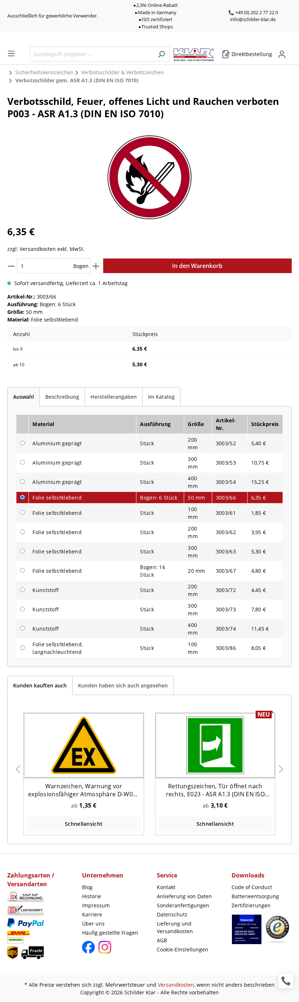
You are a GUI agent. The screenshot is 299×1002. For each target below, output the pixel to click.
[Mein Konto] (281, 54)
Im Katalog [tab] (161, 396)
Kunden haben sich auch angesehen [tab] (123, 685)
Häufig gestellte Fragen (110, 932)
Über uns (93, 923)
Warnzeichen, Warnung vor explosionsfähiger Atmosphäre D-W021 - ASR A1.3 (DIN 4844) (84, 790)
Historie (91, 896)
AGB (162, 940)
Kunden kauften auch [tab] (40, 685)
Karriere (92, 914)
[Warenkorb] (289, 51)
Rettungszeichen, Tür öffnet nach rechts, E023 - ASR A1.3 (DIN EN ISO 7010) (215, 790)
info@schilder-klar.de (253, 19)
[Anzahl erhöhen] (96, 266)
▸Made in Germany (155, 12)
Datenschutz (172, 914)
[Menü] (11, 53)
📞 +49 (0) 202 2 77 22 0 (253, 12)
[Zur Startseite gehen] (197, 53)
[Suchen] (161, 54)
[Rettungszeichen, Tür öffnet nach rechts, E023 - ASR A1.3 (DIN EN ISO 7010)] (215, 745)
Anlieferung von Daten (184, 896)
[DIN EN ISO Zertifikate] (246, 933)
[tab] (23, 396)
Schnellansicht (83, 823)
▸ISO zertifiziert (155, 19)
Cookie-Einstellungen (182, 949)
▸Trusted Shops (156, 26)
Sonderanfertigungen (183, 905)
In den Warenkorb (197, 266)
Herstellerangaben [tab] (113, 396)
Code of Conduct (252, 887)
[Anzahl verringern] (11, 266)
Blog (87, 887)
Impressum (96, 905)
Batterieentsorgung (255, 896)
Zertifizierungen (251, 905)
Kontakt (166, 887)
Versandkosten (176, 984)
